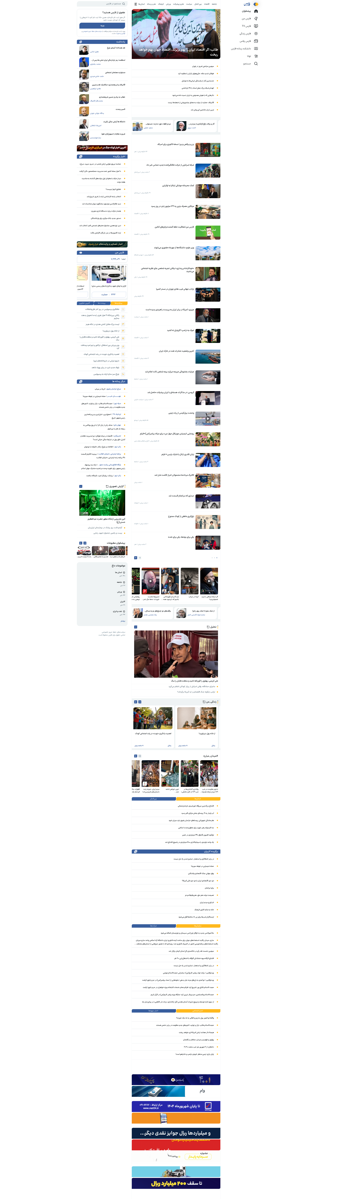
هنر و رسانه (151, 4)
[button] (214, 557)
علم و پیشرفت (178, 4)
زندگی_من (211, 702)
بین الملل (198, 4)
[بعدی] (135, 557)
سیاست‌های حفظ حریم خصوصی (92, 31)
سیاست (189, 4)
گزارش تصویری (116, 486)
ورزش (168, 4)
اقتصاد (206, 4)
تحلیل (213, 627)
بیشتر (123, 621)
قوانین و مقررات (120, 33)
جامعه (214, 4)
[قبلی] (139, 557)
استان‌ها (141, 4)
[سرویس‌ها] (135, 4)
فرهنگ (161, 4)
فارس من (119, 252)
